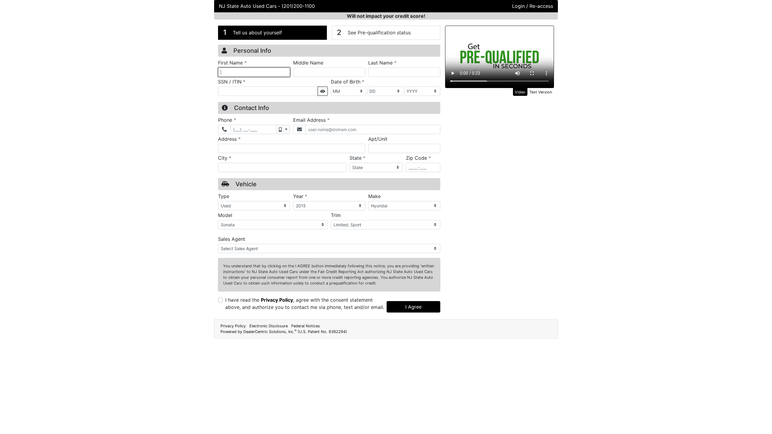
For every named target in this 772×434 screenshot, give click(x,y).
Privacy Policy (277, 300)
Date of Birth (347, 81)
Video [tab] (520, 92)
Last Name (382, 62)
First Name (232, 62)
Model (225, 215)
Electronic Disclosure (268, 326)
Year (300, 196)
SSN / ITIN (231, 81)
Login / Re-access (532, 6)
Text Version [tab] (540, 92)
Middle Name (308, 63)
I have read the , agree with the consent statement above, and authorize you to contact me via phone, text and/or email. (304, 303)
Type (223, 196)
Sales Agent (231, 239)
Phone (227, 120)
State (357, 158)
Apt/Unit (378, 139)
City (224, 158)
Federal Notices (305, 326)
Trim (336, 215)
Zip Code (418, 158)
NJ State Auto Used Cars (248, 6)
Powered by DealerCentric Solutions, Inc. (283, 331)
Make (374, 196)
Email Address (311, 120)
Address (229, 139)
